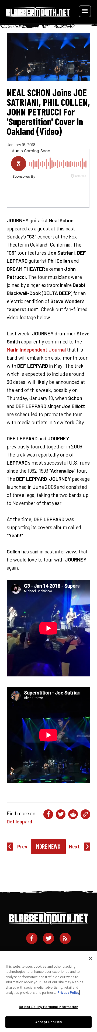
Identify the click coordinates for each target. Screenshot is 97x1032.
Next (74, 846)
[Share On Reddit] (73, 814)
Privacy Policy (68, 992)
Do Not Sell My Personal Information (48, 1007)
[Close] (90, 958)
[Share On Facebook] (48, 814)
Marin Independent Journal (36, 349)
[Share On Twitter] (60, 814)
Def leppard (19, 821)
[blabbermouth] (38, 15)
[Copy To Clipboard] (85, 814)
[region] (48, 991)
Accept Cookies (48, 1022)
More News (48, 846)
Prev (22, 846)
